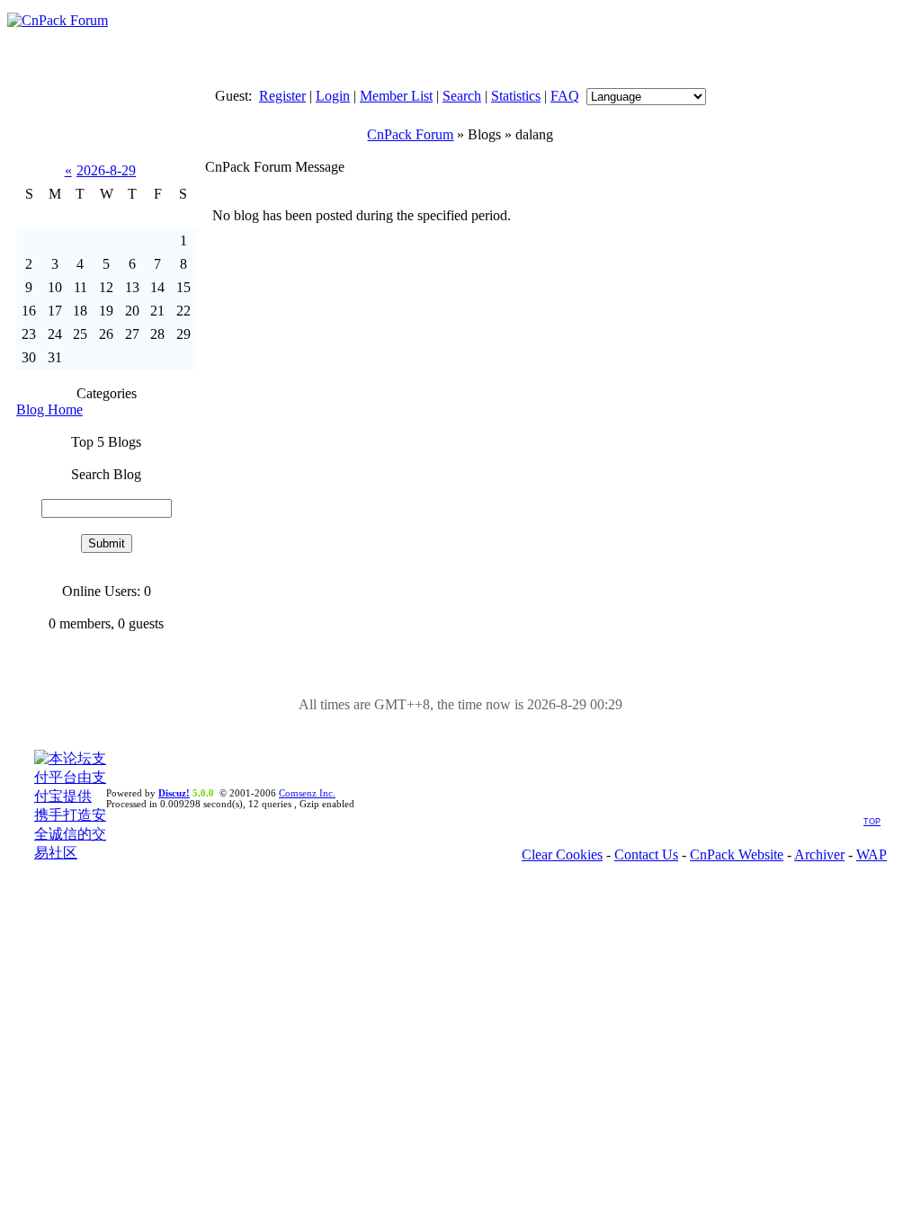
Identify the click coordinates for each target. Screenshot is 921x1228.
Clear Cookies (562, 854)
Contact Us (646, 854)
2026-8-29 (106, 170)
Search (462, 95)
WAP (871, 854)
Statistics (516, 95)
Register (282, 95)
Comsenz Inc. (307, 793)
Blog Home (49, 409)
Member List (396, 95)
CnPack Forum (410, 134)
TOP (872, 821)
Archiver (819, 854)
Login (333, 95)
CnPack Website (736, 854)
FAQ (564, 95)
